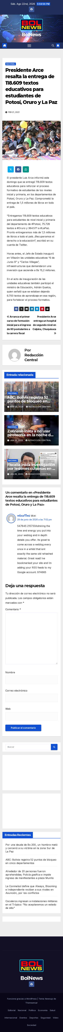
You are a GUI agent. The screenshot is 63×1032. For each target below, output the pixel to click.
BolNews (31, 34)
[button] (53, 45)
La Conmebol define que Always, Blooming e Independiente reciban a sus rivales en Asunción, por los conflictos (31, 890)
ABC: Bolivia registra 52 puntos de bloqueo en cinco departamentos (27, 401)
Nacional (10, 64)
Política (32, 1010)
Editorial (11, 1010)
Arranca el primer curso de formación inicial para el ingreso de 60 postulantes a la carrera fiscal (19, 325)
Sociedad (31, 1025)
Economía (42, 1010)
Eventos (23, 1017)
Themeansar (31, 1002)
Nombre (10, 672)
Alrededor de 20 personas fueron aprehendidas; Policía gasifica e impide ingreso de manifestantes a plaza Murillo (30, 875)
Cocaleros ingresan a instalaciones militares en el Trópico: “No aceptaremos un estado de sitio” (31, 904)
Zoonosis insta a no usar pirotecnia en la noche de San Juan (30, 435)
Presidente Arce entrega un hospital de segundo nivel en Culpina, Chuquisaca (44, 323)
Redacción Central (33, 357)
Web (8, 708)
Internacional (11, 1017)
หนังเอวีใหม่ (23, 515)
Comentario (13, 609)
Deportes (34, 1017)
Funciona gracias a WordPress (22, 998)
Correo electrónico (16, 690)
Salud (52, 1010)
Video (55, 1017)
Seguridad (45, 1017)
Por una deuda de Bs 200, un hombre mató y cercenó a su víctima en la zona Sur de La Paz (31, 848)
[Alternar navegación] (29, 45)
